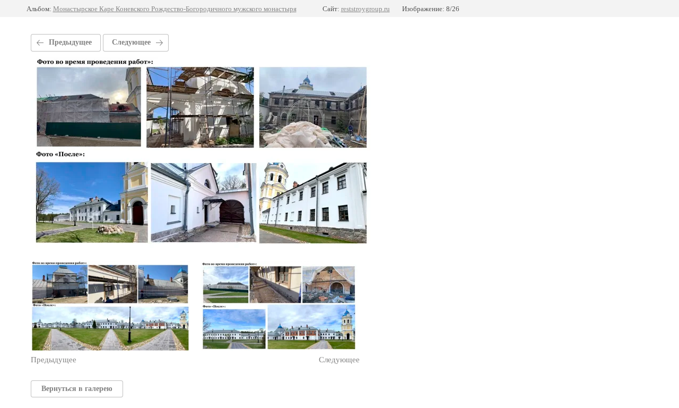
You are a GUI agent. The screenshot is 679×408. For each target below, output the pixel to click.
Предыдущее (70, 42)
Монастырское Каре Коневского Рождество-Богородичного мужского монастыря (175, 9)
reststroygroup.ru (365, 9)
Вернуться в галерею (76, 389)
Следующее (131, 42)
